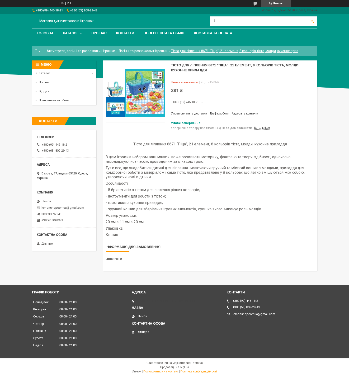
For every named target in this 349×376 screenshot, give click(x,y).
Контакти (125, 33)
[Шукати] (312, 21)
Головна (45, 33)
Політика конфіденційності (198, 371)
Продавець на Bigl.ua (174, 367)
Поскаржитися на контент (160, 371)
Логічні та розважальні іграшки (142, 51)
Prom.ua (197, 363)
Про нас (99, 33)
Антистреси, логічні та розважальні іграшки (81, 51)
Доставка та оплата (213, 33)
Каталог (70, 33)
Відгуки (44, 91)
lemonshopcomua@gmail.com (63, 207)
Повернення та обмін (164, 33)
